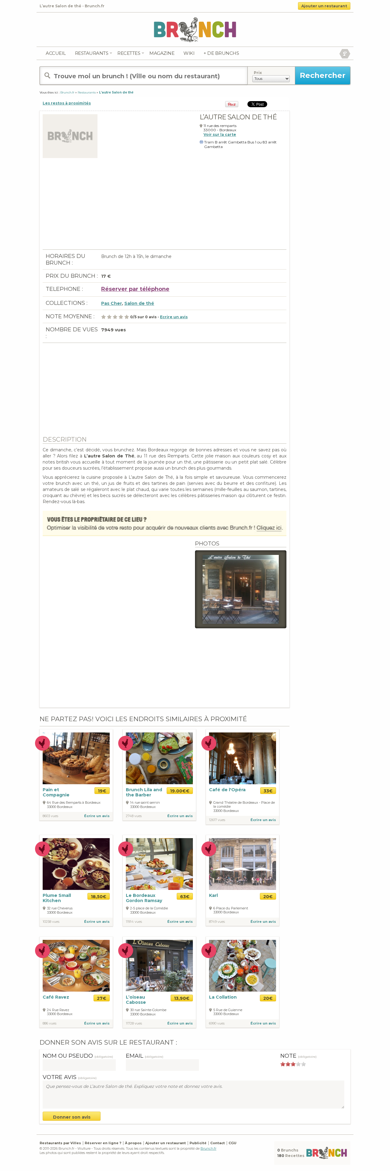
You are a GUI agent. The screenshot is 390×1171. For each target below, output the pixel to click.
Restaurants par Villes (60, 1143)
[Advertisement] (164, 206)
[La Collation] (242, 966)
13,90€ (182, 998)
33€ (268, 791)
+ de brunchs (221, 53)
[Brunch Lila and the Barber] (159, 758)
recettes (128, 53)
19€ (102, 791)
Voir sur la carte (220, 134)
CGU (232, 1143)
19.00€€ (180, 791)
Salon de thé (139, 303)
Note (298, 1056)
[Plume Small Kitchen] (76, 863)
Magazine (161, 53)
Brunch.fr (208, 1148)
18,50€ (98, 896)
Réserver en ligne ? (103, 1143)
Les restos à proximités (67, 103)
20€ (268, 896)
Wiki (188, 53)
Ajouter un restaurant (324, 6)
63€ (185, 896)
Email (144, 1056)
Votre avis (70, 1077)
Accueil (56, 53)
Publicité (198, 1143)
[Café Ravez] (76, 966)
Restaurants (91, 53)
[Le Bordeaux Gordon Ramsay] (159, 864)
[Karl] (242, 863)
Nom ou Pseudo (78, 1056)
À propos (133, 1143)
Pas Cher (111, 303)
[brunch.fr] (195, 29)
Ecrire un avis (174, 317)
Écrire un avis (97, 816)
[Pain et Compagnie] (76, 758)
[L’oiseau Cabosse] (159, 965)
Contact (217, 1143)
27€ (101, 998)
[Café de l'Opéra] (242, 758)
